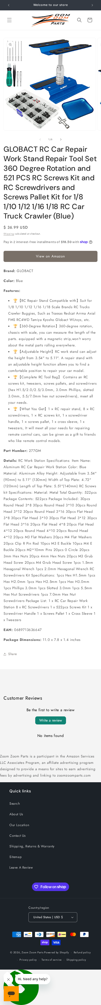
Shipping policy (76, 960)
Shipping (9, 233)
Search (14, 803)
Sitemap (15, 856)
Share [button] (12, 654)
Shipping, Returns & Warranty (31, 846)
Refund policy (82, 952)
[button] (9, 20)
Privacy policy (28, 960)
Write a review (50, 720)
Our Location (19, 825)
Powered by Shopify (56, 952)
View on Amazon (50, 256)
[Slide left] (40, 139)
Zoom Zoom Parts (32, 952)
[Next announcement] (92, 5)
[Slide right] (61, 139)
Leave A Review (21, 867)
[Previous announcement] (9, 5)
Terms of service (52, 960)
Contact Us (17, 835)
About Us (16, 814)
